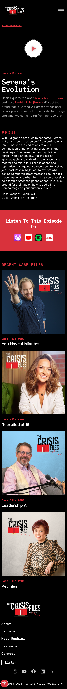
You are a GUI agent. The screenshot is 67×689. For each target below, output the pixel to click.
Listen (11, 662)
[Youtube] (24, 671)
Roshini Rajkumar (29, 102)
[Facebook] (33, 671)
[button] (4, 683)
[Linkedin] (42, 671)
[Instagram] (15, 671)
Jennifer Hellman (48, 98)
